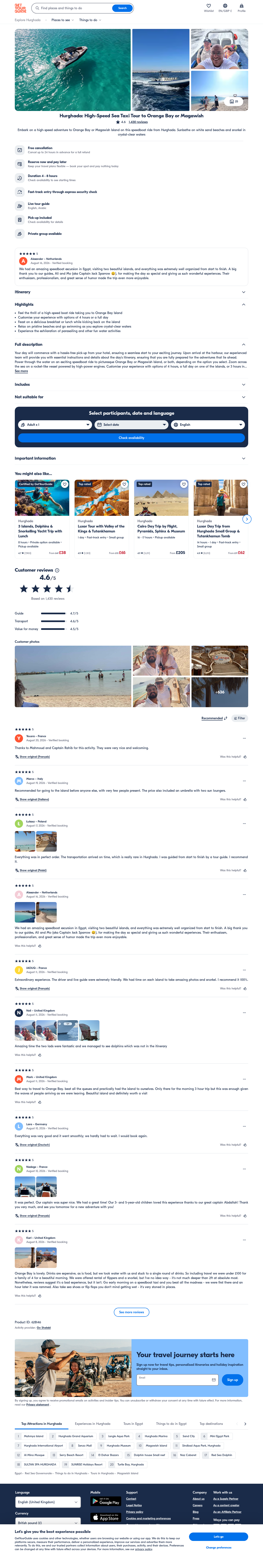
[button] (131, 122)
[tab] (41, 1423)
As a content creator (226, 1505)
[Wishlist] (208, 5)
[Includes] (243, 384)
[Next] (246, 519)
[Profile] (241, 5)
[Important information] (243, 458)
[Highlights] (243, 304)
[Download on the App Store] (105, 1518)
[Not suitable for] (243, 397)
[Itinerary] (243, 292)
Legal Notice (134, 1505)
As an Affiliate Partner (227, 1512)
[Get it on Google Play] (105, 1501)
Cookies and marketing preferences (148, 1518)
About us (198, 1499)
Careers (197, 1505)
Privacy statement (37, 1404)
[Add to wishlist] (64, 484)
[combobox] (72, 8)
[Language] (225, 5)
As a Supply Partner (225, 1499)
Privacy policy (134, 1512)
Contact (131, 1499)
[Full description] (243, 344)
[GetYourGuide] (20, 8)
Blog (195, 1512)
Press (196, 1518)
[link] (42, 519)
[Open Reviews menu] (244, 738)
